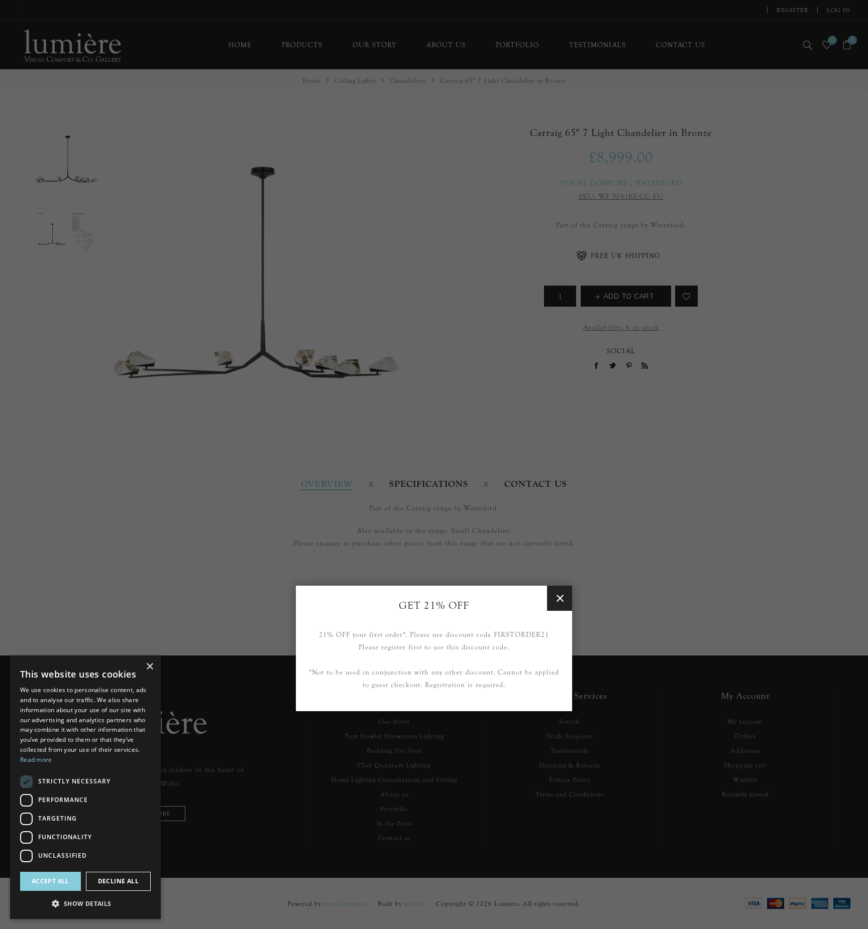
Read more (36, 759)
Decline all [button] (118, 881)
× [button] (149, 667)
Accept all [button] (50, 881)
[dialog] (85, 787)
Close (559, 598)
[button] (85, 903)
